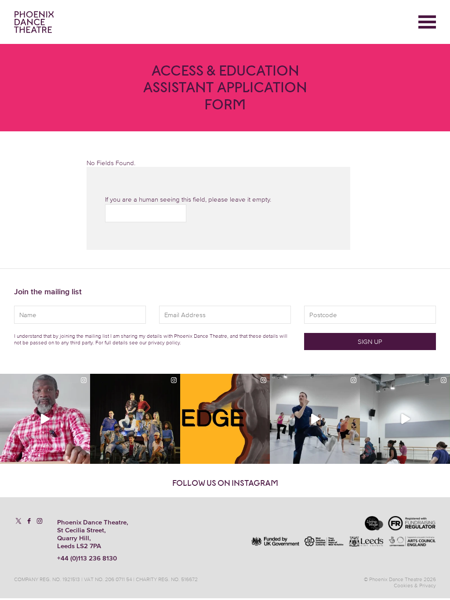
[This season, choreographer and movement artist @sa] (405, 419)
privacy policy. (164, 342)
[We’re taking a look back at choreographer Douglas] (45, 419)
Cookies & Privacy (415, 585)
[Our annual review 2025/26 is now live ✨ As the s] (135, 419)
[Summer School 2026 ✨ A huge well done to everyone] (315, 419)
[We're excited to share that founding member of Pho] (225, 419)
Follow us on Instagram (225, 483)
